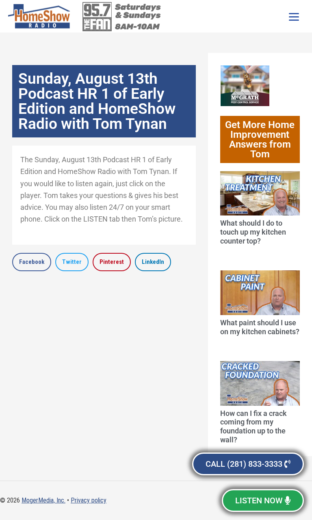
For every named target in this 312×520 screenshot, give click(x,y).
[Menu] (294, 16)
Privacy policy (88, 500)
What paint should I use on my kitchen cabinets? (259, 327)
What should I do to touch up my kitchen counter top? (253, 232)
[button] (31, 262)
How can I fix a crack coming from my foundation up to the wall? (253, 426)
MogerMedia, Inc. (43, 500)
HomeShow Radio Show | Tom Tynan (40, 16)
